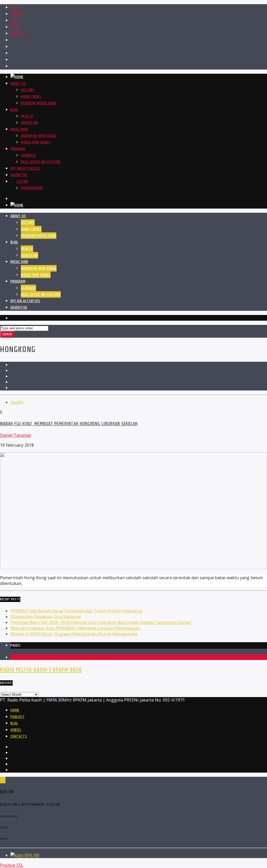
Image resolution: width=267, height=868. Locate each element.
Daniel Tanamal (15, 435)
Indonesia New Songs (39, 136)
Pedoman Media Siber (38, 103)
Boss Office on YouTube (41, 162)
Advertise (18, 175)
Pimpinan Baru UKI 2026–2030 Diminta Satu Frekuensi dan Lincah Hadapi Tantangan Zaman (100, 622)
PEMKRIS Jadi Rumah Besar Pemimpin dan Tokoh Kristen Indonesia (76, 611)
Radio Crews (31, 96)
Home (14, 7)
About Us (18, 83)
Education (29, 122)
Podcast (17, 14)
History (28, 90)
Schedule (28, 155)
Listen (22, 181)
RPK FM (32, 855)
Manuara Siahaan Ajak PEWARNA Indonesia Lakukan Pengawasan (75, 628)
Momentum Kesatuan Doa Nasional (45, 616)
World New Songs (36, 142)
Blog (14, 20)
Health (27, 116)
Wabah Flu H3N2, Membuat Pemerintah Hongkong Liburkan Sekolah (69, 424)
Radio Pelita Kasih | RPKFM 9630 (41, 670)
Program (18, 149)
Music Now (19, 129)
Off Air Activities (25, 168)
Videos (15, 27)
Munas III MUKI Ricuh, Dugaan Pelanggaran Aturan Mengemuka (73, 634)
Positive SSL (11, 865)
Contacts (18, 33)
